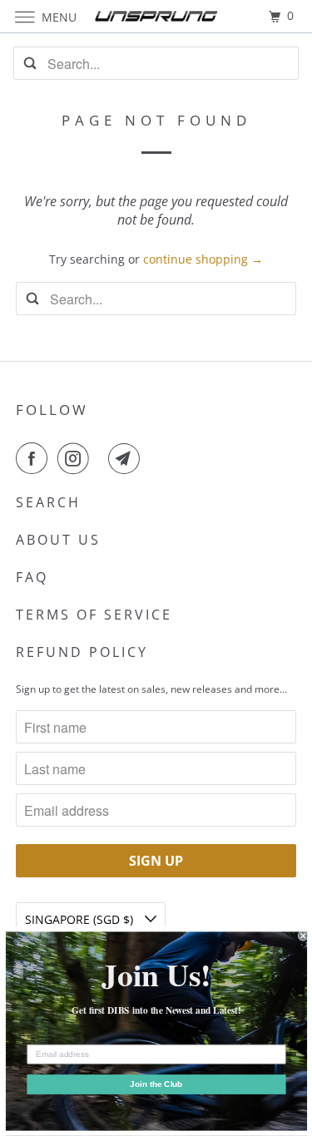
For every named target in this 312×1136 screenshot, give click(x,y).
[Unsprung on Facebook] (35, 458)
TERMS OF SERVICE (94, 614)
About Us (58, 540)
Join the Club (156, 1084)
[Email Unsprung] (127, 458)
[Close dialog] (303, 936)
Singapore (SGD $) (80, 919)
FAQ (32, 577)
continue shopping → (203, 259)
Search (48, 502)
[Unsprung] (156, 16)
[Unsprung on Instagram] (76, 458)
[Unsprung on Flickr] (102, 458)
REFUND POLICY (82, 652)
